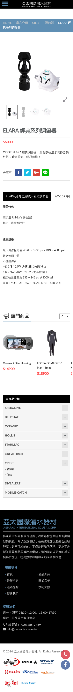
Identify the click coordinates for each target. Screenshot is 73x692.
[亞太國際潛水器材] (36, 4)
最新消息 (12, 580)
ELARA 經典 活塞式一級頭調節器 (27, 196)
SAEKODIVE (13, 408)
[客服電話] (65, 654)
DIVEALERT (12, 483)
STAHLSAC (12, 444)
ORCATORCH (14, 454)
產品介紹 (22, 22)
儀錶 (9, 475)
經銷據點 (12, 587)
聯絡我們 (12, 593)
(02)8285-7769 (31, 624)
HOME (8, 22)
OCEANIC (11, 426)
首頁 (10, 574)
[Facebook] (65, 665)
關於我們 (44, 580)
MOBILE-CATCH (16, 492)
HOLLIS (10, 435)
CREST (36, 22)
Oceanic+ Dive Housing (17, 363)
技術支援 (44, 587)
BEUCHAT (11, 417)
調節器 (49, 22)
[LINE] (45, 172)
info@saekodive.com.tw (22, 629)
